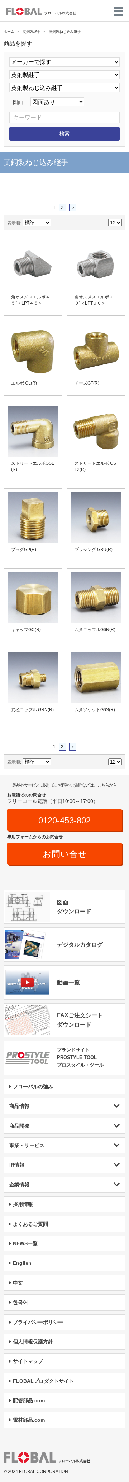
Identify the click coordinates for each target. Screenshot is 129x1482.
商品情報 (19, 1106)
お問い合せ (65, 854)
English (22, 1263)
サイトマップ (28, 1361)
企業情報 (19, 1185)
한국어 (20, 1302)
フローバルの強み (33, 1086)
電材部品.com (29, 1420)
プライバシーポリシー (38, 1322)
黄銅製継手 (31, 32)
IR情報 (16, 1165)
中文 (18, 1283)
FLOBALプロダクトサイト (43, 1381)
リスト (82, 222)
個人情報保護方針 (33, 1342)
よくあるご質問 (30, 1224)
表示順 (13, 222)
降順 (57, 222)
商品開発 (19, 1126)
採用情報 (23, 1204)
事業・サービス (26, 1145)
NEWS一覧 (25, 1243)
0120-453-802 (64, 820)
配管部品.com (29, 1400)
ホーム (9, 32)
